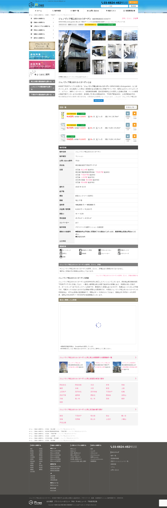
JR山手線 (52, 475)
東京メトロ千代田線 (55, 459)
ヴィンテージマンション (97, 459)
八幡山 (123, 419)
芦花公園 (63, 422)
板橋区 (32, 465)
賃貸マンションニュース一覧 (119, 461)
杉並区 (47, 15)
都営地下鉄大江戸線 (55, 466)
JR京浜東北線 (53, 479)
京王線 (70, 367)
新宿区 (32, 450)
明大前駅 (89, 180)
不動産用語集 (92, 501)
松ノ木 (93, 398)
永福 (76, 388)
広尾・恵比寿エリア (75, 452)
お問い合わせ (94, 11)
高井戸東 (63, 395)
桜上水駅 (84, 170)
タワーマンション (95, 455)
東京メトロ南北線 (54, 452)
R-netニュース (81, 501)
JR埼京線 (52, 477)
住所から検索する (38, 15)
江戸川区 (32, 471)
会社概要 (49, 501)
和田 (61, 402)
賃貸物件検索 (115, 458)
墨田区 (40, 455)
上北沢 (108, 419)
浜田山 (123, 395)
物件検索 (57, 11)
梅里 (61, 388)
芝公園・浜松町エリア (76, 459)
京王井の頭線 (48, 438)
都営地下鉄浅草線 (54, 470)
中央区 (40, 448)
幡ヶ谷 (123, 416)
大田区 (40, 461)
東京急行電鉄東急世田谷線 (52, 431)
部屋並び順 (130, 107)
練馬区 (40, 469)
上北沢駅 (84, 177)
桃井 (123, 398)
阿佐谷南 (78, 385)
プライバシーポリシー (62, 501)
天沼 (92, 385)
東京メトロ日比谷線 (55, 455)
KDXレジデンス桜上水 (103, 363)
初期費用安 (93, 461)
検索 (134, 6)
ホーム (39, 11)
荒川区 (40, 465)
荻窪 (107, 388)
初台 (107, 416)
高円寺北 (78, 392)
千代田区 (32, 457)
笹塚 (61, 419)
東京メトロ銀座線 (54, 457)
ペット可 (93, 450)
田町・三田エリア (75, 455)
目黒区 (32, 459)
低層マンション (94, 457)
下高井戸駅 (99, 172)
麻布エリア (73, 448)
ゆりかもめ (53, 490)
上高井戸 (63, 392)
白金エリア (73, 450)
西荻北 (93, 395)
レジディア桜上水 (74, 363)
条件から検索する (96, 445)
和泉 (123, 385)
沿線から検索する (38, 429)
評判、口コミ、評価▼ (130, 18)
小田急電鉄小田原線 (128, 367)
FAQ (73, 501)
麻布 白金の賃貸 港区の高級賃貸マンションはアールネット (70, 505)
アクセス (134, 2)
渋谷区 (40, 450)
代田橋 (77, 419)
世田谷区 (32, 461)
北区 (40, 463)
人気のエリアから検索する (78, 445)
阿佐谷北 (63, 385)
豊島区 (40, 459)
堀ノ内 (77, 398)
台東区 (32, 455)
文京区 (40, 457)
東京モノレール (54, 485)
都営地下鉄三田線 (54, 468)
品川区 (32, 452)
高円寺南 (94, 392)
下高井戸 (53, 15)
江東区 (40, 452)
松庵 (123, 392)
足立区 (40, 467)
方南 (61, 398)
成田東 (77, 395)
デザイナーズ (94, 452)
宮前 (107, 398)
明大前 (93, 416)
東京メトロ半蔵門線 (55, 461)
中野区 (32, 463)
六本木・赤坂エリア (75, 457)
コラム (113, 467)
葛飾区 (32, 469)
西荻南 (108, 395)
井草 (107, 385)
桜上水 (93, 419)
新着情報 (113, 464)
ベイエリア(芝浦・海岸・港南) (78, 461)
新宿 (61, 416)
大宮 (92, 388)
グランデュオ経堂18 (129, 363)
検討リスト (112, 11)
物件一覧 (76, 11)
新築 (92, 448)
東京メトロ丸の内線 (55, 450)
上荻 (123, 388)
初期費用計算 (130, 11)
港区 (31, 448)
